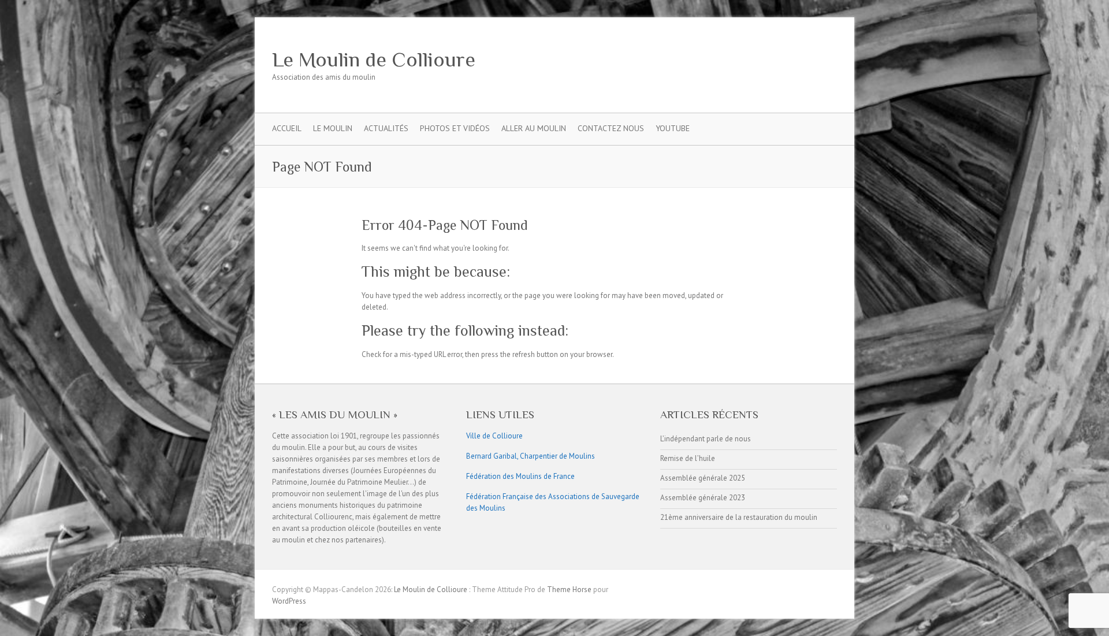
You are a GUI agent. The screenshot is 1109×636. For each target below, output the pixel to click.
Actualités (386, 128)
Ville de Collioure (494, 436)
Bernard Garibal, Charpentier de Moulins (530, 456)
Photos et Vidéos (455, 128)
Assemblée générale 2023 (702, 498)
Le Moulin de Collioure (373, 59)
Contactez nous (611, 128)
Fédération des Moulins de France (520, 476)
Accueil (287, 128)
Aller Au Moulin (533, 128)
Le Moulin (332, 128)
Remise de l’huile (687, 458)
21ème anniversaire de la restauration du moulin (738, 517)
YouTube (673, 128)
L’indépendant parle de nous (705, 439)
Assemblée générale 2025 (702, 478)
